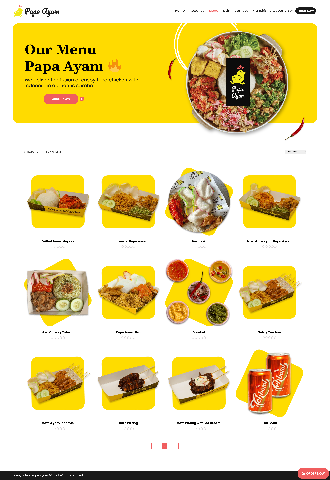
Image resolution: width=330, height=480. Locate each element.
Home (180, 10)
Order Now (306, 11)
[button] (61, 99)
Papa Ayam (41, 10)
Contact (241, 10)
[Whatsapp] (82, 99)
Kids (226, 10)
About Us (197, 10)
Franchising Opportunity (273, 10)
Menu (213, 10)
